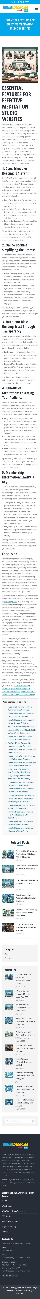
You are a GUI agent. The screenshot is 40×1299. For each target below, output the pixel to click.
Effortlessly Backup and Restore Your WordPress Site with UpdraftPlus (20, 815)
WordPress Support (10, 1221)
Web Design (7, 1206)
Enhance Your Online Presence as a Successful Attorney (26, 927)
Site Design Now (10, 601)
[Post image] (8, 854)
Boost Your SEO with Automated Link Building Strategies (26, 898)
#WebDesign (7, 689)
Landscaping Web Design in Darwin (22, 795)
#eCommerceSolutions (11, 692)
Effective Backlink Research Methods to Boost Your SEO (27, 869)
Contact (5, 1231)
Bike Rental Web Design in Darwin (21, 726)
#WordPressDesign (22, 686)
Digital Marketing (9, 1226)
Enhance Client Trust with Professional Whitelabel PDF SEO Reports (26, 854)
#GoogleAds (18, 695)
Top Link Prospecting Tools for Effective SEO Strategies (24, 1075)
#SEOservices (7, 695)
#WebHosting (29, 695)
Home (4, 1201)
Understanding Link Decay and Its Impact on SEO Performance (26, 912)
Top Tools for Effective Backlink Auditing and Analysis (24, 1103)
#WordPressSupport (21, 689)
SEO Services (7, 1216)
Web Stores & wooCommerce (13, 1211)
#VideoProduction (28, 692)
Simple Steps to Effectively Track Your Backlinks (24, 1062)
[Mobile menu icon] (36, 8)
